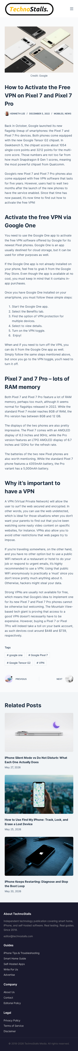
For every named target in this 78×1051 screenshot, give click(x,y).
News (68, 113)
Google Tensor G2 (19, 662)
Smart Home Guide (15, 958)
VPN (40, 662)
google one (14, 655)
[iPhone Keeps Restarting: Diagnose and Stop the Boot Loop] (39, 856)
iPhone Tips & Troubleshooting (22, 953)
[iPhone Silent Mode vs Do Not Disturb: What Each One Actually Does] (39, 732)
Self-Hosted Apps (14, 963)
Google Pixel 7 (38, 655)
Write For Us (11, 969)
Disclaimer (10, 1031)
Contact (8, 997)
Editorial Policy (12, 1003)
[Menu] (71, 8)
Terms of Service (14, 1025)
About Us (9, 992)
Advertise (9, 974)
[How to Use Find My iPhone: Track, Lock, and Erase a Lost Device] (39, 794)
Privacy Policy (12, 1020)
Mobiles (58, 113)
